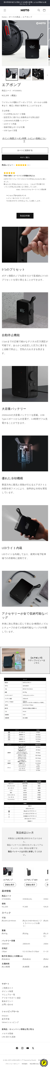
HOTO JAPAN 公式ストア (15, 1060)
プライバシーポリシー (12, 1064)
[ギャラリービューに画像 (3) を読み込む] (38, 74)
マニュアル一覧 (8, 994)
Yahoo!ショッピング (10, 1022)
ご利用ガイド (7, 988)
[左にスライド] (2, 75)
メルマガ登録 (7, 1033)
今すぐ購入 (25, 157)
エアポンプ (27, 17)
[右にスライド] (47, 75)
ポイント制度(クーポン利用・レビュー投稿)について (24, 139)
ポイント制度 (7, 991)
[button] (5, 10)
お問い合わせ (7, 1004)
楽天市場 (5, 1019)
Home (4, 17)
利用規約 (25, 1064)
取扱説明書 (25, 216)
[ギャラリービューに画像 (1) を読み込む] (12, 74)
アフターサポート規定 (11, 998)
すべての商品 (14, 17)
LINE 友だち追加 (9, 1037)
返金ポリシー (7, 1001)
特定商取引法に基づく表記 (38, 1064)
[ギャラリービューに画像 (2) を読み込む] (25, 74)
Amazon (5, 1015)
